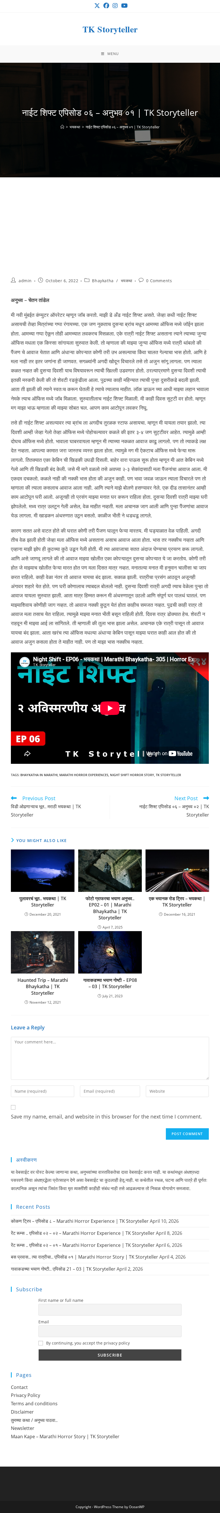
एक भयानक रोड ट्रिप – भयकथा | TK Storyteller (177, 901)
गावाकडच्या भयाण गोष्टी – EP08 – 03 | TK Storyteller (110, 983)
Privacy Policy (25, 1395)
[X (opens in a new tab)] (97, 6)
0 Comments (159, 280)
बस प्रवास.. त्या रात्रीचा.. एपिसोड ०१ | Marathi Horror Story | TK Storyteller (84, 1257)
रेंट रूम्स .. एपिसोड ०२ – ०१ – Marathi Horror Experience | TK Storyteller (83, 1245)
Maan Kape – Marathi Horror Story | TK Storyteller (65, 1436)
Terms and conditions (34, 1403)
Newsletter (22, 1428)
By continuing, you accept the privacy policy (87, 1343)
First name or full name (60, 1300)
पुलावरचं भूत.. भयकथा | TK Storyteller (42, 901)
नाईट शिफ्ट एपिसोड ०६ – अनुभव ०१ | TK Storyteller (123, 126)
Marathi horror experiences (83, 775)
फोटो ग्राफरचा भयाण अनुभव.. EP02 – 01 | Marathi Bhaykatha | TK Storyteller (110, 908)
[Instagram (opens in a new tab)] (115, 6)
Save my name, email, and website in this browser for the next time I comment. (106, 1116)
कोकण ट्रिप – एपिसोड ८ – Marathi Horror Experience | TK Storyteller (80, 1221)
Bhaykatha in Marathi (39, 775)
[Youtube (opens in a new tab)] (123, 6)
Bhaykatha (102, 280)
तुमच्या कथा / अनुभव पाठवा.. (34, 1420)
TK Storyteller (110, 29)
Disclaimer (22, 1412)
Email (43, 1321)
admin (25, 280)
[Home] (62, 126)
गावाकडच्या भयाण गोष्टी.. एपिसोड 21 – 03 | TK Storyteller (63, 1269)
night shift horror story (132, 775)
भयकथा (126, 280)
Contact (19, 1387)
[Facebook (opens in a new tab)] (106, 6)
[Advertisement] (110, 235)
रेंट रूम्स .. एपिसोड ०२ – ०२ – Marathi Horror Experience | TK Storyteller (83, 1233)
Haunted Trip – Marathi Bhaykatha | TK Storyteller (42, 986)
